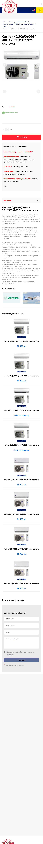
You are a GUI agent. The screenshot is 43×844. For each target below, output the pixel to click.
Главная (5, 22)
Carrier (5, 26)
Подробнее (21, 335)
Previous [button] (5, 65)
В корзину (21, 137)
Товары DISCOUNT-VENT (19, 22)
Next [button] (38, 65)
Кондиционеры (8, 24)
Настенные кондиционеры (25, 24)
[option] (21, 65)
